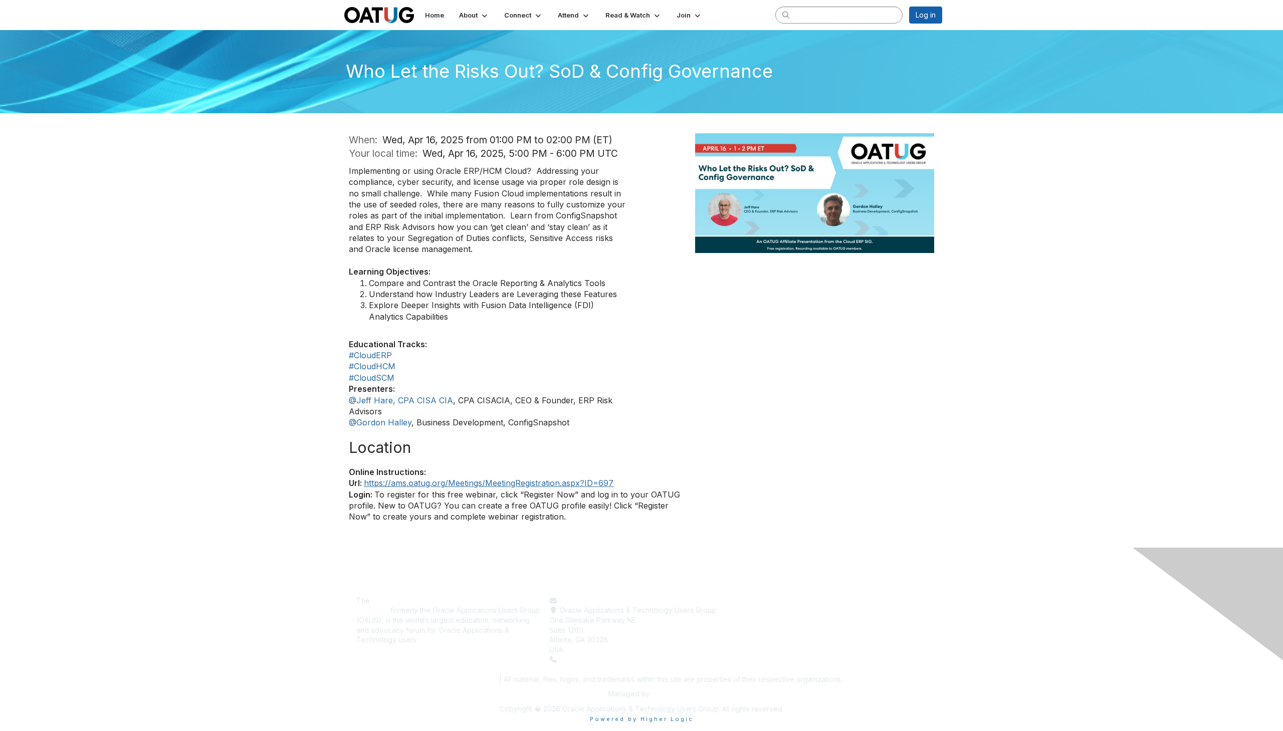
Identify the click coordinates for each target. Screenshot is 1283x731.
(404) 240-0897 (587, 659)
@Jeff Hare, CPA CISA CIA (401, 400)
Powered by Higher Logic (642, 718)
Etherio (663, 693)
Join (749, 630)
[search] (785, 15)
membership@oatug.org (599, 600)
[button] (474, 15)
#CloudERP (370, 355)
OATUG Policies (468, 679)
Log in (926, 15)
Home (751, 600)
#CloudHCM (372, 366)
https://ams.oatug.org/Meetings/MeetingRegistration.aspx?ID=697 (488, 483)
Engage (754, 620)
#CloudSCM (371, 378)
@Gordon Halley (380, 422)
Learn (751, 610)
